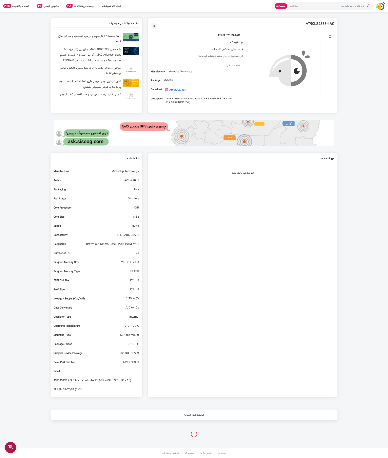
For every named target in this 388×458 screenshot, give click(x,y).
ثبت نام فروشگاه (111, 6)
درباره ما (222, 453)
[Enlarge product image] (330, 37)
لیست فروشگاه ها (80, 6)
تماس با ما (206, 453)
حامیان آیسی (48, 6)
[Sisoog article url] (96, 39)
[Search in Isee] (368, 6)
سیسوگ (189, 453)
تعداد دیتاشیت (17, 6)
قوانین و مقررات (170, 453)
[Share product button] (154, 26)
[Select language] (10, 447)
